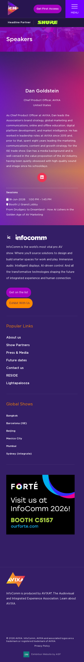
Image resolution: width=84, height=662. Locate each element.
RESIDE (12, 375)
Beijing (10, 431)
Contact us (15, 368)
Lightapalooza (17, 383)
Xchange (10, 628)
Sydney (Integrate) (19, 454)
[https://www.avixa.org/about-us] (15, 588)
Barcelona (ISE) (16, 423)
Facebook (19, 618)
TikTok (56, 618)
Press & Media (17, 352)
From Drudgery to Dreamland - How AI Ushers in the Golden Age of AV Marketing (40, 212)
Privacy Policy (42, 646)
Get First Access (48, 9)
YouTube (19, 628)
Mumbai (11, 446)
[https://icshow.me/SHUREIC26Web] (47, 22)
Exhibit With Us (19, 303)
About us (13, 337)
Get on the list (18, 292)
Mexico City (14, 438)
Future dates (16, 360)
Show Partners (18, 345)
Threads (47, 618)
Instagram (29, 618)
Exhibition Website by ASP (46, 654)
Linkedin (38, 618)
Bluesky (10, 618)
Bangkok (12, 416)
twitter (65, 618)
